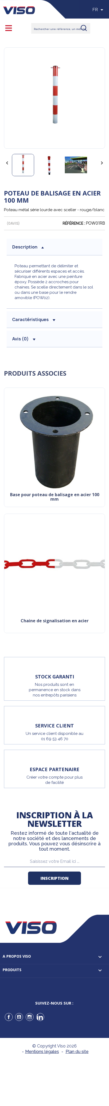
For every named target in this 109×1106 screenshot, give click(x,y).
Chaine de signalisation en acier (55, 621)
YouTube (19, 1017)
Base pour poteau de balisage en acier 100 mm (54, 497)
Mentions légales (42, 1051)
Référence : (74, 223)
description (24, 247)
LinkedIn (40, 1017)
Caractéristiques (30, 319)
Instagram (30, 1017)
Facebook (9, 1017)
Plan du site (77, 1051)
